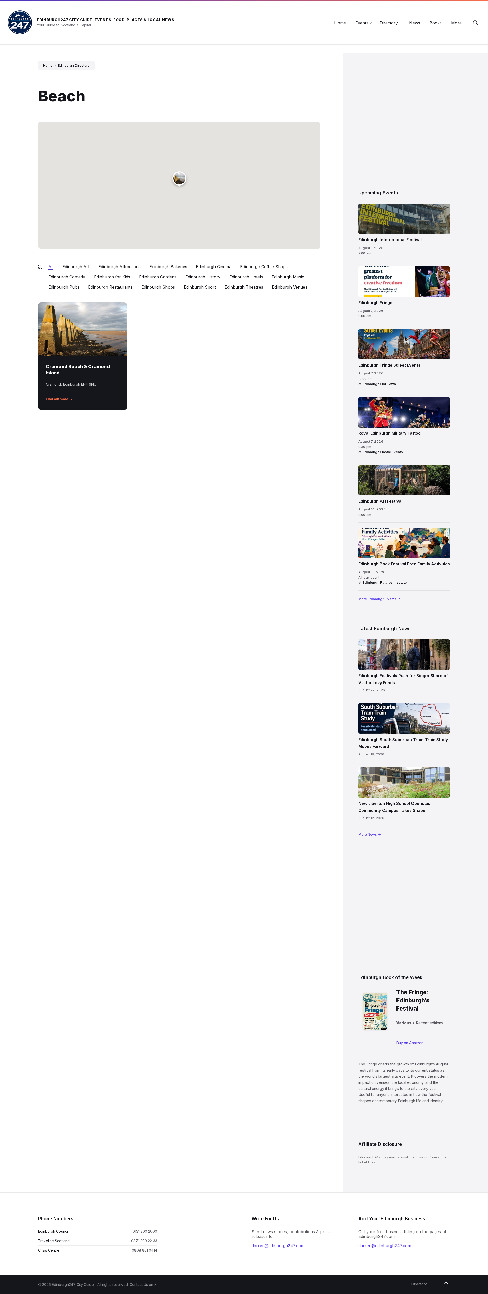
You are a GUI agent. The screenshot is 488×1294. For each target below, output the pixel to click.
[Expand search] (475, 23)
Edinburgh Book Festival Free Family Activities (404, 563)
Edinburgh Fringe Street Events (389, 365)
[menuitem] (340, 22)
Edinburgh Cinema (213, 266)
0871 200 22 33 (144, 1241)
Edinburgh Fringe (375, 302)
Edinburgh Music (288, 276)
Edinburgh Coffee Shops (264, 266)
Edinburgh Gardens (157, 276)
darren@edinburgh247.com (278, 1245)
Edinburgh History (202, 276)
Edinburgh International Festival (390, 239)
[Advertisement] (404, 121)
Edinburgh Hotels (246, 276)
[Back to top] (446, 1284)
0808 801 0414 (144, 1250)
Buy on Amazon (409, 1042)
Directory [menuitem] (419, 1284)
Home (47, 65)
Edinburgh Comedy (66, 276)
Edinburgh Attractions (119, 266)
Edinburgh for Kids (112, 276)
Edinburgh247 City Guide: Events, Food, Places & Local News (105, 20)
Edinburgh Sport (200, 287)
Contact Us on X (143, 1284)
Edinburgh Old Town (379, 384)
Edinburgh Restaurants (110, 287)
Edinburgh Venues (289, 287)
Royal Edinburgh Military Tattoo (389, 433)
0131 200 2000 (145, 1231)
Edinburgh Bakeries (168, 266)
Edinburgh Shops (158, 287)
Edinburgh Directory (73, 65)
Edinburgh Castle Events (382, 452)
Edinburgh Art (75, 266)
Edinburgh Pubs (63, 287)
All (50, 266)
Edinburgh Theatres (244, 287)
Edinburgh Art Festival (380, 501)
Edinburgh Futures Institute (384, 582)
